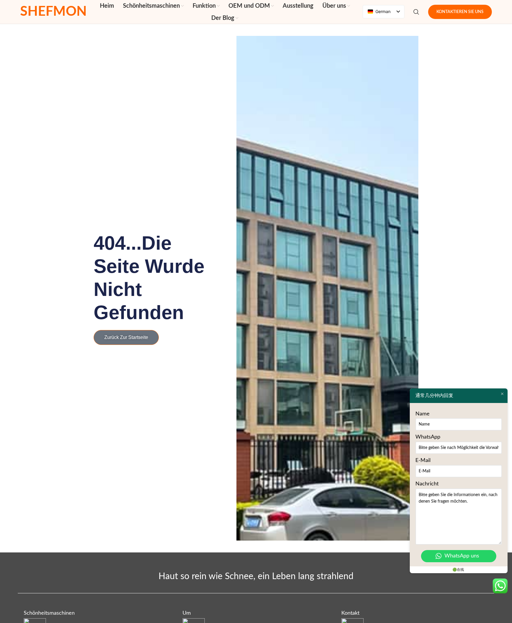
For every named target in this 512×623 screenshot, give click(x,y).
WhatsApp (427, 437)
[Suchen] (416, 12)
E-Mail (423, 460)
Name (422, 414)
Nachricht (427, 484)
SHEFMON (53, 11)
